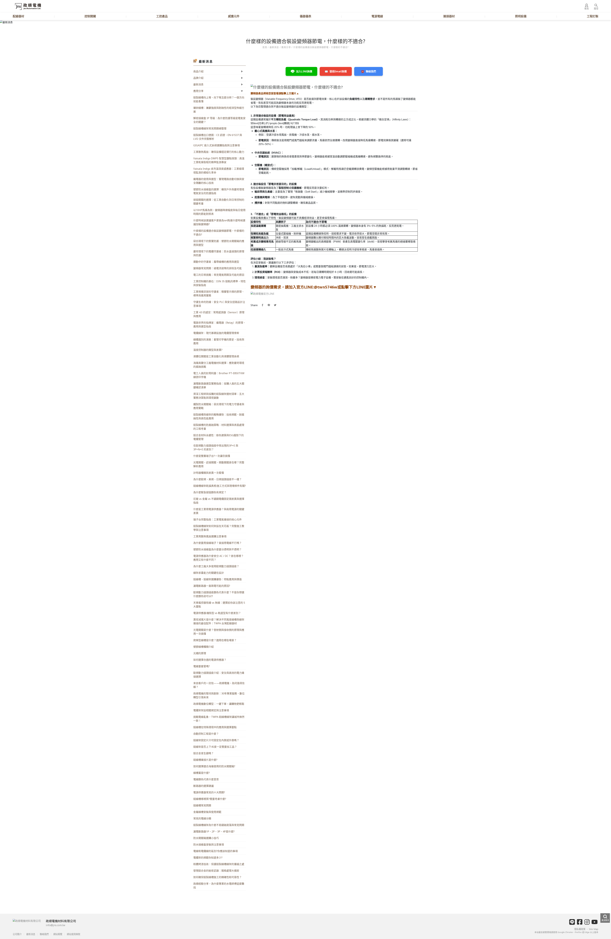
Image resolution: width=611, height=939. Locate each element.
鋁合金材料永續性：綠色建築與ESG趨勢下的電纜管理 (218, 437)
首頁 (265, 47)
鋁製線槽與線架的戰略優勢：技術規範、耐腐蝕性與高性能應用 (218, 416)
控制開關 (90, 16)
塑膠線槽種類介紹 (203, 646)
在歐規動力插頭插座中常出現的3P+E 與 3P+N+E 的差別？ (215, 447)
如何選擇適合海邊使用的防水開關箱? (214, 766)
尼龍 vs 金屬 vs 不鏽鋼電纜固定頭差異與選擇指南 (218, 500)
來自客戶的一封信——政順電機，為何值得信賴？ (219, 685)
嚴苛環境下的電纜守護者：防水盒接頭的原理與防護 (218, 253)
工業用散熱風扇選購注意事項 (209, 536)
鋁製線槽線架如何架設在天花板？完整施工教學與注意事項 (218, 528)
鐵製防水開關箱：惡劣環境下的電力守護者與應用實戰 (218, 406)
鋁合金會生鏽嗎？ (203, 753)
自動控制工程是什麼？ (206, 733)
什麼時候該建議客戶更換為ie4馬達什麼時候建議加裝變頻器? (219, 222)
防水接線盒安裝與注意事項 (208, 844)
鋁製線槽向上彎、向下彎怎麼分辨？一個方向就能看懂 (218, 99)
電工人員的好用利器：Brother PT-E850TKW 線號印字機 (218, 375)
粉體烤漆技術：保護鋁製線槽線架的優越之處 (218, 864)
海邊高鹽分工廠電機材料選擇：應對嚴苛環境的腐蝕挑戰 (218, 364)
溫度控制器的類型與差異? (207, 350)
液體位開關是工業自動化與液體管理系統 (216, 356)
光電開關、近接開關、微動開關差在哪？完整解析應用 (218, 464)
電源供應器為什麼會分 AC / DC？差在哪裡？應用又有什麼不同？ (218, 557)
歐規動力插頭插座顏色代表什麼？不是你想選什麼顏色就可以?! (218, 594)
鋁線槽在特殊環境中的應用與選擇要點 (215, 727)
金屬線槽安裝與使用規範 (207, 812)
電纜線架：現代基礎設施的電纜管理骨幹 (216, 333)
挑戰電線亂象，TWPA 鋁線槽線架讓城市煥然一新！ (218, 718)
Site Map (593, 929)
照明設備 (521, 16)
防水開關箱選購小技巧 (206, 838)
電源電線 (377, 16)
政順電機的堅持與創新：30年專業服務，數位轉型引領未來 (219, 695)
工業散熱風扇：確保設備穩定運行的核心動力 (218, 152)
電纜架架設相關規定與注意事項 (211, 710)
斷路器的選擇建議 (203, 786)
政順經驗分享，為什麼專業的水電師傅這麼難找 (218, 885)
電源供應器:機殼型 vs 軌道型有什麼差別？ (217, 613)
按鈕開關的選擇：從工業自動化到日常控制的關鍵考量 (218, 201)
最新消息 (198, 84)
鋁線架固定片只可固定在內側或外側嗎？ (216, 740)
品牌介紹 (198, 78)
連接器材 (449, 16)
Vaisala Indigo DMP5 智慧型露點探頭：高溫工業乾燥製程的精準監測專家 (218, 160)
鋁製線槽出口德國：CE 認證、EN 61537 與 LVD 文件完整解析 (217, 137)
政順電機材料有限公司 (61, 921)
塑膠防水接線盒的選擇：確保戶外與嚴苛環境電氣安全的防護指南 (218, 191)
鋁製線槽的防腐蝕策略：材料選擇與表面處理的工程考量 (218, 426)
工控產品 (162, 16)
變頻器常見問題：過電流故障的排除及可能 (217, 268)
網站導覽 (58, 934)
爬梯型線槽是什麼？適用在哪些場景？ (215, 640)
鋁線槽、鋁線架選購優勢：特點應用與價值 (217, 579)
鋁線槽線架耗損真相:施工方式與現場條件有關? (219, 486)
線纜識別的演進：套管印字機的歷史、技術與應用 (218, 341)
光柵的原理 (199, 653)
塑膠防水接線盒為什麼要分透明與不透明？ (217, 549)
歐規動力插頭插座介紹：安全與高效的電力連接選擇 (218, 674)
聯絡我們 (44, 934)
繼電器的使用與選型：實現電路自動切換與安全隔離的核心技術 (218, 181)
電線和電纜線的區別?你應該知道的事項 (215, 851)
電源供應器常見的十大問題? (209, 792)
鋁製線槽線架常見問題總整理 (209, 128)
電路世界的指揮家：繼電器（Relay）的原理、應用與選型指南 (219, 324)
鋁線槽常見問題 (202, 805)
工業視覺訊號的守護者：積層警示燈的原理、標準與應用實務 (218, 293)
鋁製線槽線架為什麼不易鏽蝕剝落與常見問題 (218, 825)
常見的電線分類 (202, 818)
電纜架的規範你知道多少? (207, 857)
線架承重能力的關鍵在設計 (208, 573)
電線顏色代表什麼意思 (206, 779)
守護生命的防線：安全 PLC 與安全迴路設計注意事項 (219, 304)
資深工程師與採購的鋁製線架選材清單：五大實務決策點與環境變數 (218, 395)
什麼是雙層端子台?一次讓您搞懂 (211, 456)
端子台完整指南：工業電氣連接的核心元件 (217, 519)
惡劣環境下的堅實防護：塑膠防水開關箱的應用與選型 (218, 243)
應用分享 (286, 47)
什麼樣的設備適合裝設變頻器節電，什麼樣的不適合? (218, 232)
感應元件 (233, 16)
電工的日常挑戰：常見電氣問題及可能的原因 (218, 275)
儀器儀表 (305, 16)
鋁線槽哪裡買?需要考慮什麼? (209, 799)
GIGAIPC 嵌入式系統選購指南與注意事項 (216, 145)
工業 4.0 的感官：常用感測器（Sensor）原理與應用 (218, 314)
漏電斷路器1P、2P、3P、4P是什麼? (214, 831)
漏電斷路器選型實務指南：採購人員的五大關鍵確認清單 (218, 385)
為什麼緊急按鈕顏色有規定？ (209, 492)
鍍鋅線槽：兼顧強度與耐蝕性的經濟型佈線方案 (218, 109)
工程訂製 (592, 16)
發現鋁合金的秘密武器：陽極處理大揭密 (216, 870)
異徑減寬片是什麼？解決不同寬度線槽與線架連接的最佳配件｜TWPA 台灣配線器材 (218, 621)
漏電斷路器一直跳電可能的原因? (211, 586)
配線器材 (18, 16)
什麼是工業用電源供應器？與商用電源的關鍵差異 (218, 511)
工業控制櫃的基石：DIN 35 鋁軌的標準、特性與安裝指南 (219, 283)
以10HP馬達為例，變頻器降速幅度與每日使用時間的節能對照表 (219, 212)
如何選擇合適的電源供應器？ (209, 660)
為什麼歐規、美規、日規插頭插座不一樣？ (217, 479)
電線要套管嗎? (201, 666)
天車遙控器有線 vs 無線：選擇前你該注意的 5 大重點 (219, 604)
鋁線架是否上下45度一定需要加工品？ (215, 746)
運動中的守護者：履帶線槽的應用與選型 (216, 261)
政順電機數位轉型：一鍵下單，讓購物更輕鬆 (218, 704)
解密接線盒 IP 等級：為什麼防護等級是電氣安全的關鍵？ (219, 120)
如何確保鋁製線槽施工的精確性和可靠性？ (217, 877)
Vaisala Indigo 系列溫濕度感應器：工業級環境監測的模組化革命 (218, 170)
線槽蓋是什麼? (201, 773)
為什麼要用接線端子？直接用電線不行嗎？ (217, 543)
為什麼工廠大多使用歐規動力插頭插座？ (216, 566)
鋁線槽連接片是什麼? (205, 760)
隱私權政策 (580, 929)
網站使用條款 (73, 934)
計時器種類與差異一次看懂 (208, 473)
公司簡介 (17, 934)
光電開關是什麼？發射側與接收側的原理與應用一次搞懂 (218, 631)
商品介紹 (198, 71)
